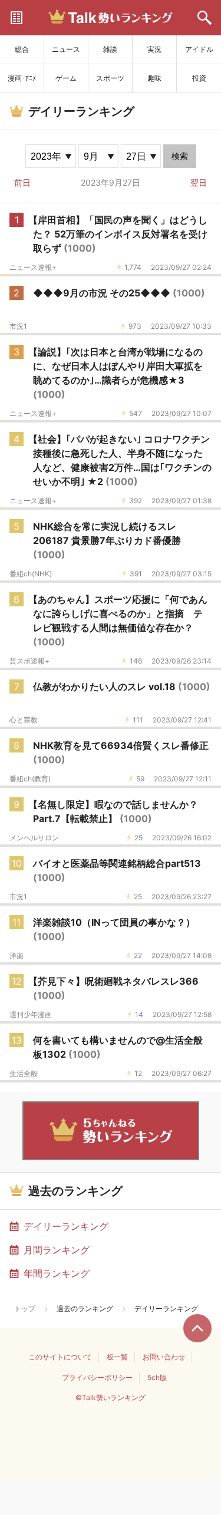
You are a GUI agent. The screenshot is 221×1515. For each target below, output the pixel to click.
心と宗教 (23, 720)
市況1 (18, 326)
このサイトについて (60, 1356)
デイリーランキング (66, 1226)
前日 (22, 182)
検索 (179, 156)
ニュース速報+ (33, 267)
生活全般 (23, 1074)
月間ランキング (57, 1250)
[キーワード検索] (204, 17)
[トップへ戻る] (197, 1328)
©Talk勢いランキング (110, 1397)
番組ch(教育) (30, 779)
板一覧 (117, 1356)
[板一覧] (16, 17)
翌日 (198, 182)
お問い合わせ (164, 1356)
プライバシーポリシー (97, 1377)
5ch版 (157, 1377)
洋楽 (16, 956)
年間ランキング (57, 1273)
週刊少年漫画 (30, 1015)
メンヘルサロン (34, 838)
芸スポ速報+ (29, 661)
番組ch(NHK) (30, 574)
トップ (24, 1308)
